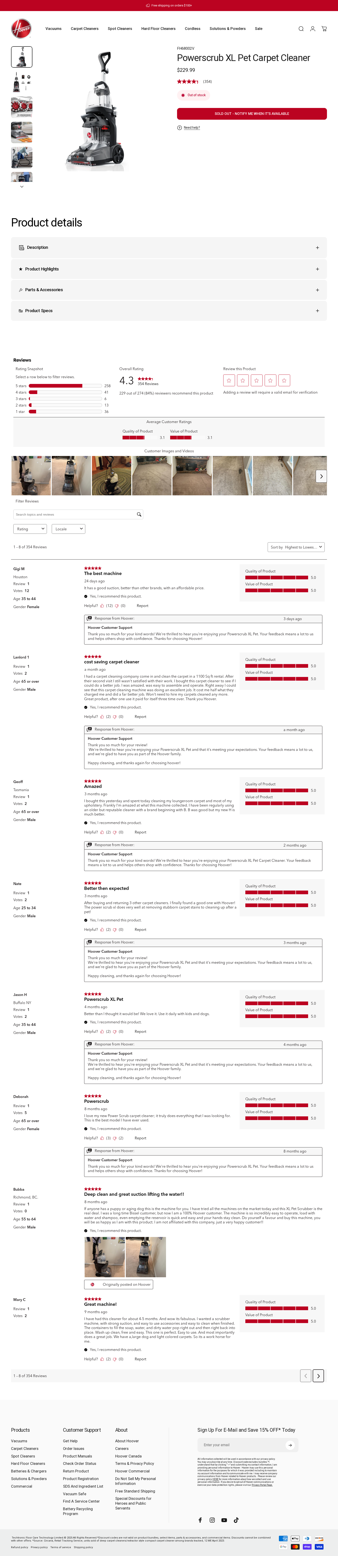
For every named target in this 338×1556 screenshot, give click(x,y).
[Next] (149, 117)
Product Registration (81, 1479)
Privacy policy (39, 1547)
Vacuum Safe (74, 1494)
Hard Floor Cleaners (28, 1464)
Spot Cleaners (23, 1456)
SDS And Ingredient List (83, 1486)
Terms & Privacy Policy (134, 1464)
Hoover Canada (128, 1456)
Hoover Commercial (132, 1471)
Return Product (76, 1471)
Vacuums (19, 1441)
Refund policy (19, 1547)
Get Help (70, 1441)
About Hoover (127, 1441)
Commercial (21, 1486)
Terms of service (60, 1547)
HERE (215, 1479)
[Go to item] (21, 57)
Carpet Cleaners (24, 1448)
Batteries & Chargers (28, 1471)
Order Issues (73, 1448)
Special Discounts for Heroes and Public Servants (133, 1504)
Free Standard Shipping (135, 1491)
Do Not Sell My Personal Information (135, 1481)
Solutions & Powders (29, 1479)
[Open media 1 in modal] (98, 108)
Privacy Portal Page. (262, 1485)
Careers (122, 1448)
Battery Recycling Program (78, 1511)
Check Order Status (79, 1464)
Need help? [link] (192, 127)
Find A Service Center (81, 1501)
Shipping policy (83, 1547)
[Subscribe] (290, 1445)
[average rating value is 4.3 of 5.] (190, 81)
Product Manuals (77, 1456)
